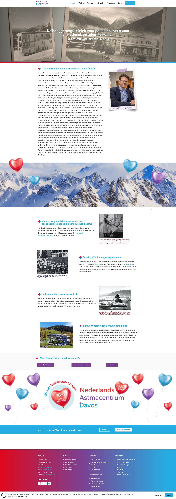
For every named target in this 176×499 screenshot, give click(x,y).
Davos (98, 264)
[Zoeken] (137, 3)
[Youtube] (49, 483)
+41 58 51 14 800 (46, 467)
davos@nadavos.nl (48, 475)
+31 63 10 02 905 (46, 470)
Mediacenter (111, 3)
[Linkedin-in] (42, 483)
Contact (120, 3)
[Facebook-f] (39, 483)
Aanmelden (130, 3)
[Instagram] (45, 483)
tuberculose (129, 264)
